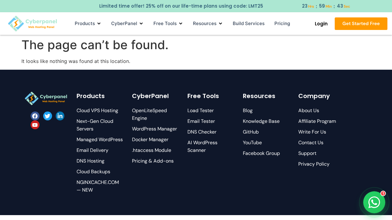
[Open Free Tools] (180, 23)
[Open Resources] (220, 23)
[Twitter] (47, 116)
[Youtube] (35, 124)
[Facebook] (35, 116)
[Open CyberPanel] (141, 23)
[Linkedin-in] (60, 116)
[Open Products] (98, 23)
